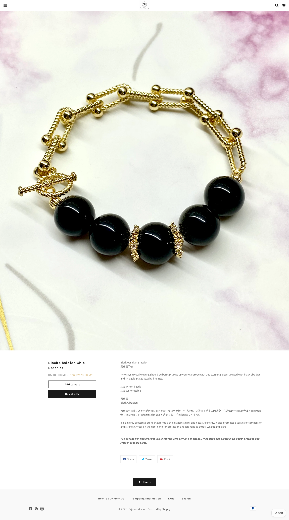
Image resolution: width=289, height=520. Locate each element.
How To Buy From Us (111, 498)
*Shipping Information (146, 498)
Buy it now (72, 394)
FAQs (171, 498)
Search (186, 498)
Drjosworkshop (137, 509)
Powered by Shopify (159, 509)
